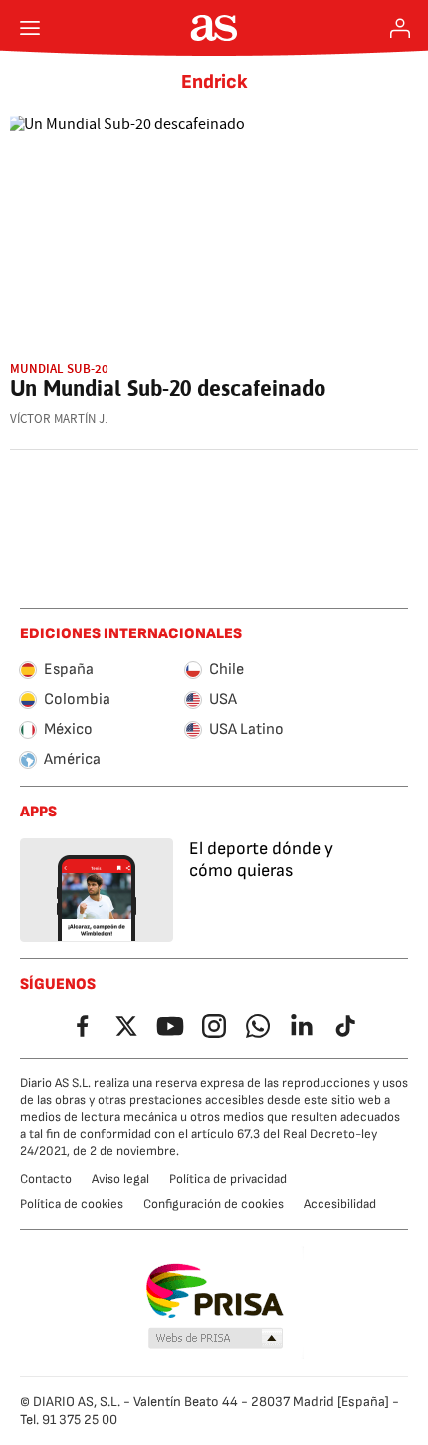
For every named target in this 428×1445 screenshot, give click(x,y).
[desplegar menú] (30, 28)
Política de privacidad (228, 1179)
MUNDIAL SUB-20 (59, 368)
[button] (216, 1339)
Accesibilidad (340, 1204)
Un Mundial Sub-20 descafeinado (167, 388)
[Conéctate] (400, 28)
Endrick (214, 81)
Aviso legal (120, 1179)
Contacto (46, 1179)
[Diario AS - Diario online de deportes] (214, 28)
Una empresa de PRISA (214, 1291)
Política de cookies (71, 1204)
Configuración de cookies (213, 1204)
